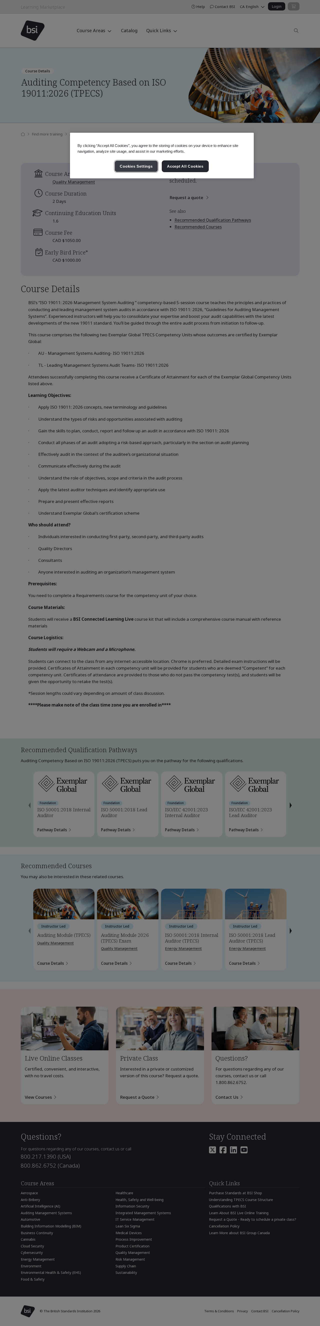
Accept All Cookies (185, 166)
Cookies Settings (136, 166)
